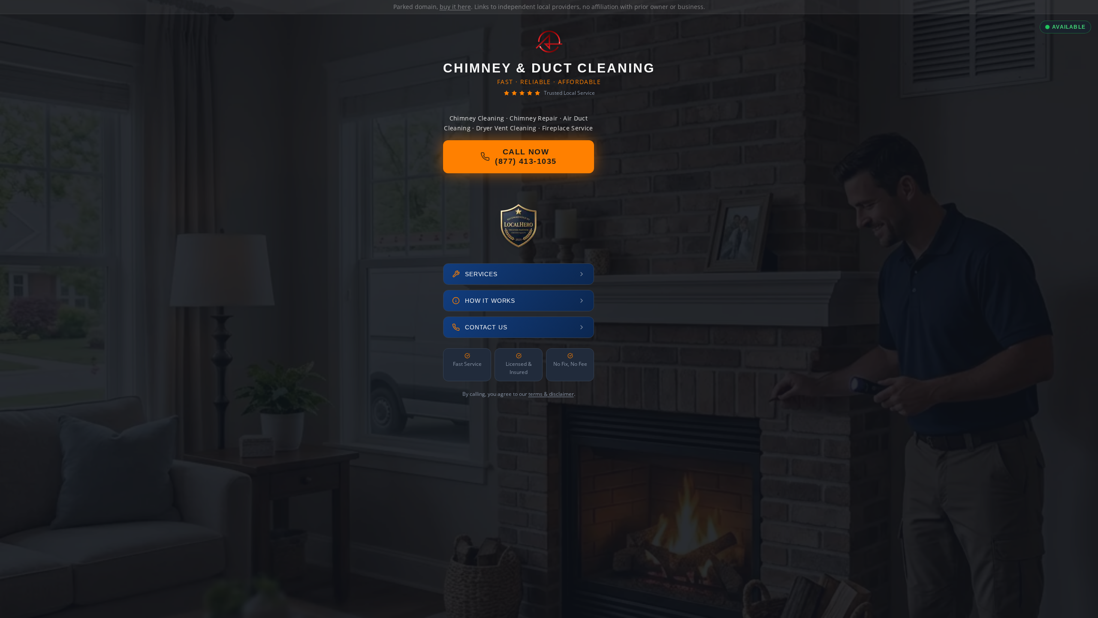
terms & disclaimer (551, 394)
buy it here (455, 7)
